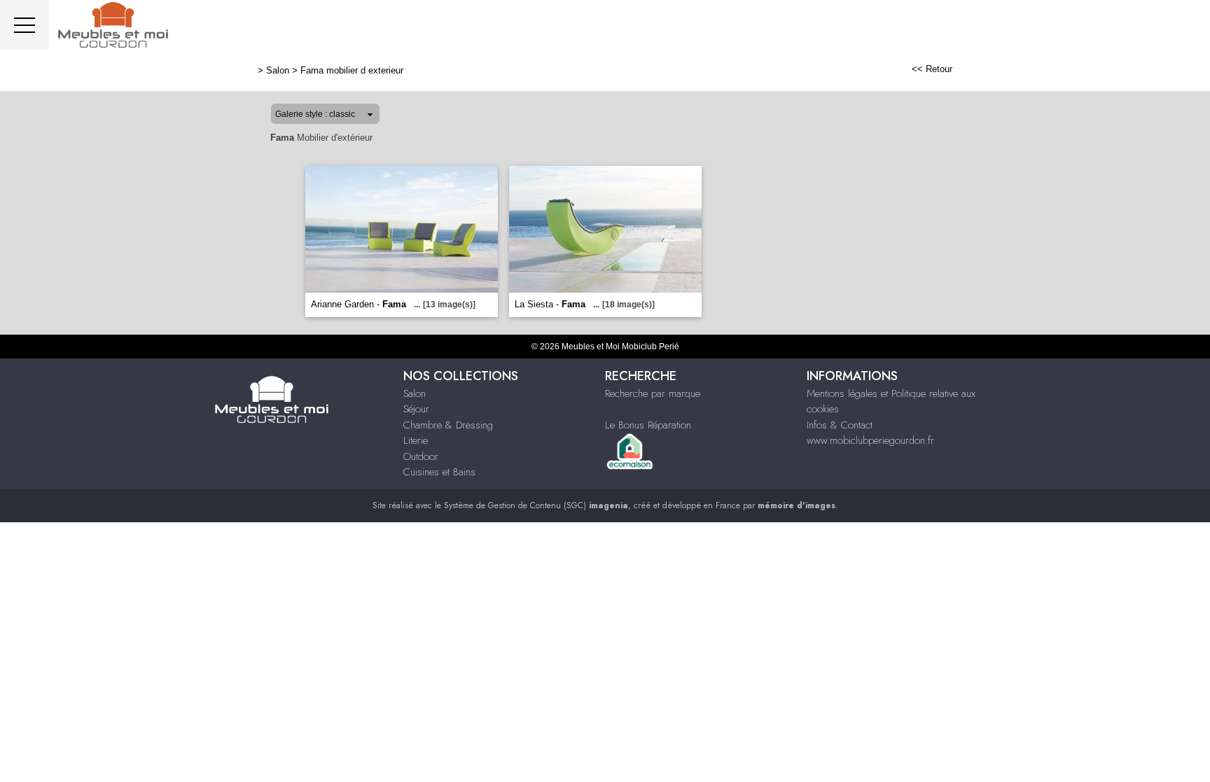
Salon (277, 70)
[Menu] (24, 25)
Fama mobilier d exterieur (351, 70)
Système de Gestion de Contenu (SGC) (536, 505)
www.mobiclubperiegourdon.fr (870, 440)
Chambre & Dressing (448, 425)
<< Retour (932, 69)
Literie (415, 440)
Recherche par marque (652, 393)
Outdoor (420, 456)
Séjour (416, 409)
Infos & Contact (839, 425)
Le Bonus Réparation (648, 425)
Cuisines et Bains (439, 472)
